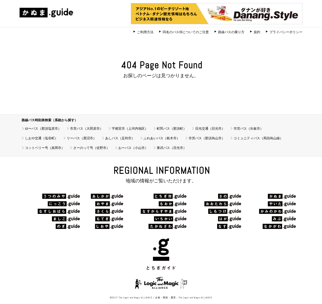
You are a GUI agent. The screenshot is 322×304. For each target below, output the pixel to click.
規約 (257, 32)
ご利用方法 (145, 32)
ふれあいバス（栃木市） (162, 138)
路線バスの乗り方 (231, 32)
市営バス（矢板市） (248, 128)
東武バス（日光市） (171, 148)
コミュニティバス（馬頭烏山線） (258, 138)
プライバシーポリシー (285, 32)
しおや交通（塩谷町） (41, 138)
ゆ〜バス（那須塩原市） (43, 128)
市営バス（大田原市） (86, 128)
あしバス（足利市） (120, 138)
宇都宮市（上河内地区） (130, 128)
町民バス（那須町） (171, 128)
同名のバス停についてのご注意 (186, 32)
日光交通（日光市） (210, 128)
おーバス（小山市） (133, 148)
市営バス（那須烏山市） (207, 138)
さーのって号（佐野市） (91, 148)
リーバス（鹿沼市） (81, 138)
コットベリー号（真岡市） (45, 148)
